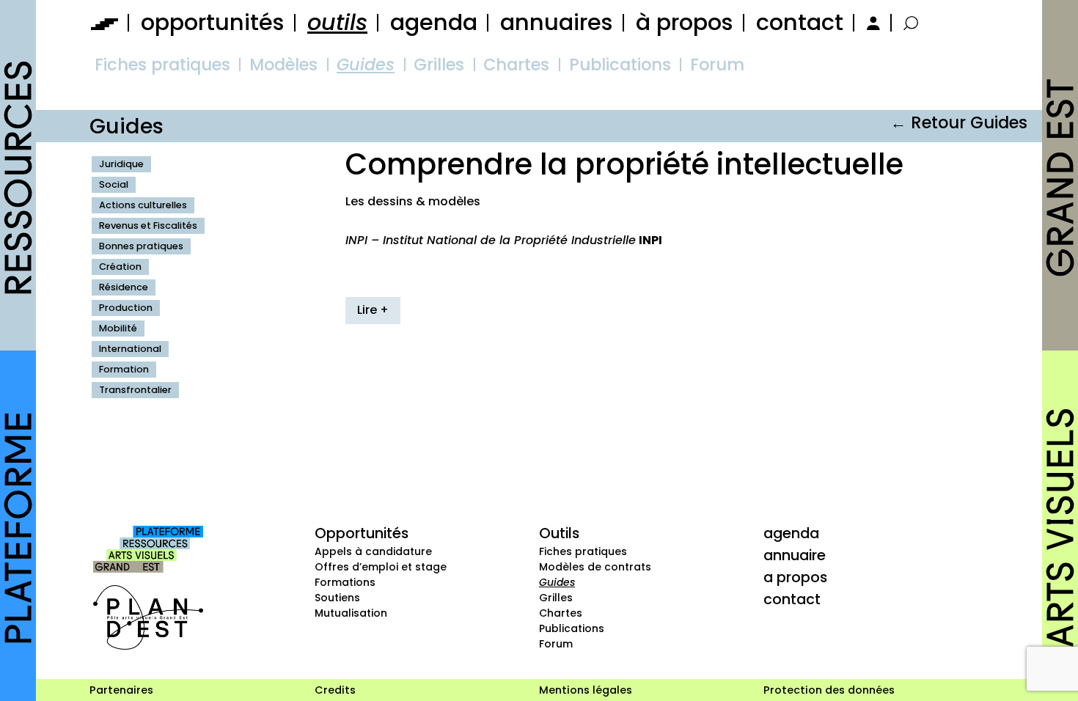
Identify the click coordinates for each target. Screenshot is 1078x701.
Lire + (373, 309)
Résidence (123, 287)
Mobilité (118, 328)
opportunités (213, 22)
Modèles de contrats (595, 566)
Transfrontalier (135, 389)
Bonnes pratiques (141, 246)
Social (113, 184)
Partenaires (121, 690)
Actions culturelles (143, 205)
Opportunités (361, 533)
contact (799, 22)
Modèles (283, 64)
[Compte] (871, 22)
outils (337, 22)
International (130, 348)
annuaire (794, 555)
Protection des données (829, 690)
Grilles (439, 64)
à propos (684, 22)
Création (120, 266)
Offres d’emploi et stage (381, 566)
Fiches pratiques (162, 64)
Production (126, 307)
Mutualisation (351, 613)
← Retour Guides (958, 122)
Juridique (121, 164)
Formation (124, 369)
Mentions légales (585, 690)
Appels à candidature (373, 551)
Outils (559, 533)
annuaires (556, 22)
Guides (366, 64)
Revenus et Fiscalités (148, 225)
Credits (335, 690)
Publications (620, 64)
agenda (433, 22)
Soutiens (337, 597)
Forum (717, 64)
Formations (345, 582)
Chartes (516, 64)
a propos (795, 577)
